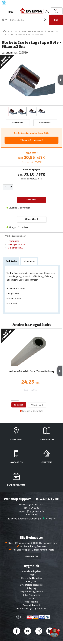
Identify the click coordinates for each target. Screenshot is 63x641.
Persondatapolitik (31, 605)
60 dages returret (17, 244)
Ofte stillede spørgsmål (31, 584)
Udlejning (31, 588)
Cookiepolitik (31, 601)
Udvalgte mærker (31, 595)
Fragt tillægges (30, 390)
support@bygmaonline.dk (31, 511)
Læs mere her (31, 556)
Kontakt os (31, 514)
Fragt (31, 574)
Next (59, 371)
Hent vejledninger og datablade (31, 608)
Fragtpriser (13, 241)
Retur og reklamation (31, 578)
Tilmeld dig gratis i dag (31, 140)
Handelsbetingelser (31, 571)
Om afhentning (15, 247)
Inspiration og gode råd (31, 591)
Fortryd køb (31, 581)
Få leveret (18, 404)
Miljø (31, 598)
